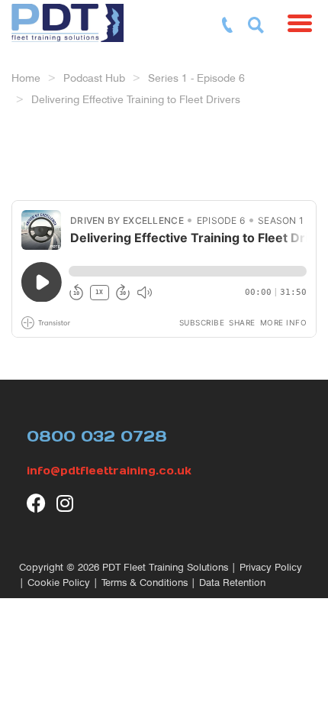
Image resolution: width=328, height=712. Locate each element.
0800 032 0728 (97, 436)
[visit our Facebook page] (36, 503)
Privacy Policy (271, 567)
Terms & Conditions (144, 582)
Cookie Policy (58, 582)
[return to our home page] (82, 19)
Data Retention (232, 582)
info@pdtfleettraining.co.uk (109, 470)
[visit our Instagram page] (66, 503)
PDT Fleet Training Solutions (165, 567)
